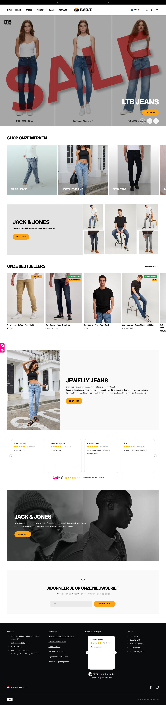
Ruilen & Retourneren (57, 641)
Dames (29, 10)
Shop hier (150, 112)
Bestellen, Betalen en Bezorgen (61, 636)
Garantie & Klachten (56, 651)
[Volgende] (108, 2)
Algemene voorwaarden (58, 657)
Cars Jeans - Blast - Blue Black (58, 325)
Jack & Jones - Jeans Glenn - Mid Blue (138, 325)
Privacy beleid (54, 646)
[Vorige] (57, 2)
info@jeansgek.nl (137, 651)
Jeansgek (147, 699)
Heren (18, 10)
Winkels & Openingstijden (59, 662)
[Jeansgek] (83, 10)
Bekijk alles (150, 266)
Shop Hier (21, 237)
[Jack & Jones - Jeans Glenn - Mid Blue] (140, 297)
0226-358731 (135, 648)
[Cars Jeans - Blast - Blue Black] (64, 297)
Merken (40, 10)
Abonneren (104, 604)
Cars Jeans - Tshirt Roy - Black (96, 325)
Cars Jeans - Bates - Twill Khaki (20, 325)
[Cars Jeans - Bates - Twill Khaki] (25, 297)
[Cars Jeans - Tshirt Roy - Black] (102, 297)
